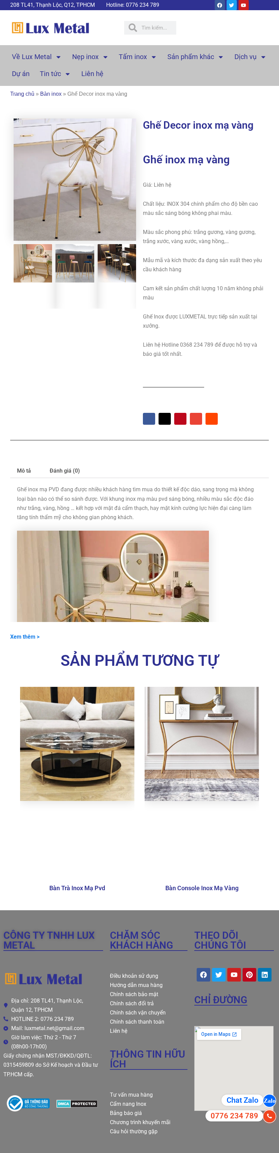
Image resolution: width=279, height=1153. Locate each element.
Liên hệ (92, 74)
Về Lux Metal (32, 57)
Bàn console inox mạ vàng (202, 888)
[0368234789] (269, 1116)
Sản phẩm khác (190, 57)
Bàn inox (51, 94)
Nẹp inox (85, 57)
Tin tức (50, 74)
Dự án (21, 74)
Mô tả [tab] (24, 471)
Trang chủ (22, 94)
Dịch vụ (245, 57)
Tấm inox (133, 57)
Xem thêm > (24, 637)
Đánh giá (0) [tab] (65, 471)
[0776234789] (269, 1101)
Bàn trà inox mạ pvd (77, 888)
